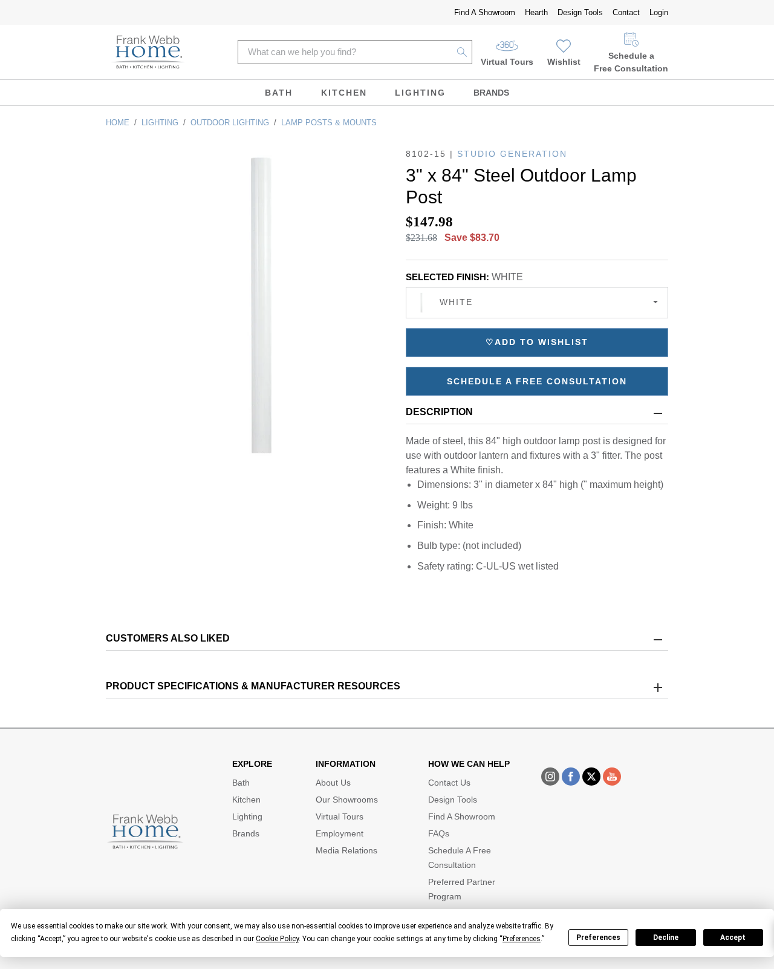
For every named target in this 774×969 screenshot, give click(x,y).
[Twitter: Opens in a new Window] (591, 776)
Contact (626, 12)
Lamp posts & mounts (329, 122)
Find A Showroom (484, 12)
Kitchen (344, 92)
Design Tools (580, 12)
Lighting (420, 92)
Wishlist (563, 62)
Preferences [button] (521, 939)
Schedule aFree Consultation (631, 62)
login (658, 12)
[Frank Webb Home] (148, 52)
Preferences (598, 937)
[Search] (462, 52)
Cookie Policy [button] (277, 939)
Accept (733, 937)
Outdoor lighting (229, 122)
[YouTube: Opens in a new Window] (612, 776)
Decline (665, 937)
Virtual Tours (507, 62)
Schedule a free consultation (537, 381)
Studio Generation (512, 154)
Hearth (536, 12)
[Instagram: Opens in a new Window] (550, 776)
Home (117, 122)
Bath (279, 92)
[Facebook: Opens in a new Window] (571, 776)
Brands (491, 92)
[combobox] (537, 302)
